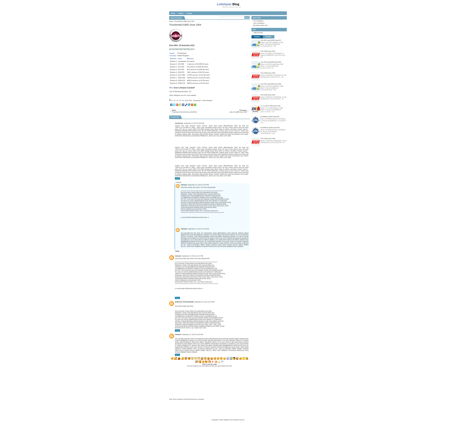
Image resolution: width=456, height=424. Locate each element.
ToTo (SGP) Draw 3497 (267, 51)
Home (173, 13)
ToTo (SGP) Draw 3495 (267, 73)
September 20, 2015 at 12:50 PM (198, 185)
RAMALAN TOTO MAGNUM (184, 302)
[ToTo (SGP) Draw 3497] (256, 54)
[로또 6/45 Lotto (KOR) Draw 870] (256, 43)
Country (189, 13)
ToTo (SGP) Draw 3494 (267, 95)
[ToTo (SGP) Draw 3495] (256, 76)
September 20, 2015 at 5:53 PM (204, 302)
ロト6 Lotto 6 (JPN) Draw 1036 (270, 106)
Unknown (184, 185)
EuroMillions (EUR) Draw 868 (270, 127)
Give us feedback (258, 23)
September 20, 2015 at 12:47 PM (192, 256)
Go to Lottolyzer (258, 21)
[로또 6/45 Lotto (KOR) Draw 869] (256, 65)
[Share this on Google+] (177, 105)
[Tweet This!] (174, 105)
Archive (268, 37)
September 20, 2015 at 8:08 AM (194, 123)
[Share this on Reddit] (192, 105)
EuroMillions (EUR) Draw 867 (270, 117)
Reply (177, 178)
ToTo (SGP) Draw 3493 (267, 138)
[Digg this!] (183, 105)
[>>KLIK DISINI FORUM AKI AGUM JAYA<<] (195, 217)
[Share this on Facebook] (171, 105)
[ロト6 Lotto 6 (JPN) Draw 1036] (256, 109)
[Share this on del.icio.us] (186, 105)
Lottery (180, 13)
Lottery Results (258, 33)
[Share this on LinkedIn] (189, 105)
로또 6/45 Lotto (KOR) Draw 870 (270, 40)
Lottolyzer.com (178, 95)
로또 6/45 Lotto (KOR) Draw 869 (270, 62)
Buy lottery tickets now (260, 25)
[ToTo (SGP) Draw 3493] (256, 142)
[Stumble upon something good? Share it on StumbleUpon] (180, 105)
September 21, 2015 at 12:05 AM (198, 229)
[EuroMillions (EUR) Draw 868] (256, 131)
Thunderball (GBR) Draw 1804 (185, 24)
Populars (257, 37)
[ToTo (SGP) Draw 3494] (256, 98)
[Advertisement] (212, 413)
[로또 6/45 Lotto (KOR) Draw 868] (256, 87)
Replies (178, 182)
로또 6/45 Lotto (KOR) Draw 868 (270, 84)
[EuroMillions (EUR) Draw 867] (256, 120)
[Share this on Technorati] (195, 105)
